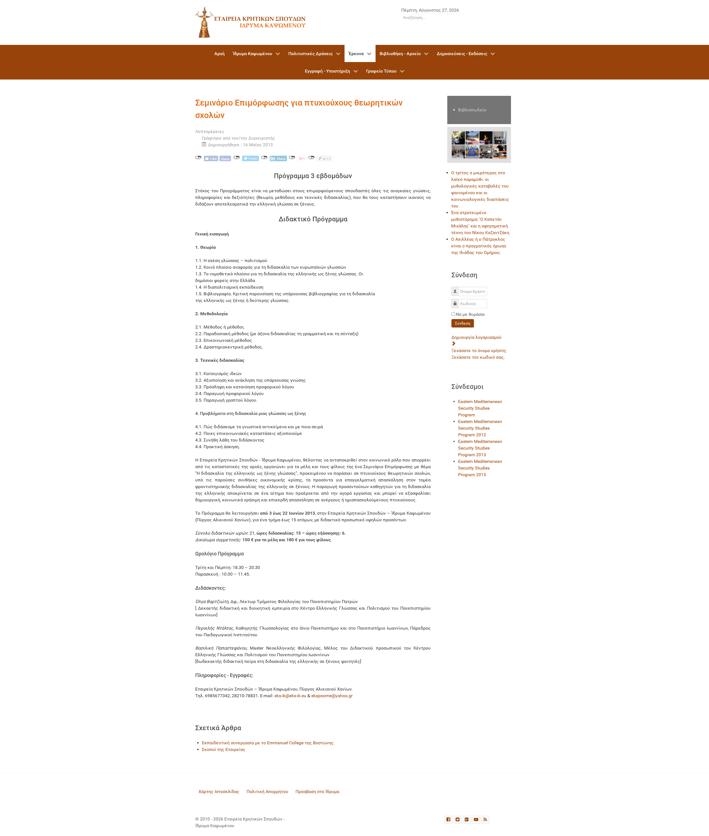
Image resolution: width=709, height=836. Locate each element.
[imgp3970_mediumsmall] (486, 151)
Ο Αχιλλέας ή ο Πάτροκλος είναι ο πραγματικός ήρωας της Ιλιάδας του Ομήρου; (479, 246)
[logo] (250, 22)
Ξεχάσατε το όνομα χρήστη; (478, 350)
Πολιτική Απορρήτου (267, 791)
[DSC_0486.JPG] (458, 151)
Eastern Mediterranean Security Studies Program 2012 (480, 428)
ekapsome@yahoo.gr (332, 695)
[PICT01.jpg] (486, 137)
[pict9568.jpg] (458, 137)
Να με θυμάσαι (470, 314)
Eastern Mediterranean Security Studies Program (480, 408)
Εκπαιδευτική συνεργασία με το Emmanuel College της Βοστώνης (268, 742)
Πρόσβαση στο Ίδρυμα (317, 791)
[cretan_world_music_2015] (500, 151)
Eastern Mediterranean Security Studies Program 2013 (480, 448)
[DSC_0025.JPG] (500, 137)
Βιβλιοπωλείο (472, 109)
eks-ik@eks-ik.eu (290, 695)
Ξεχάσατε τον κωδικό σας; (477, 357)
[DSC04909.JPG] (472, 151)
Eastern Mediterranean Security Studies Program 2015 (480, 468)
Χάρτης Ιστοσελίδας (219, 791)
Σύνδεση (462, 323)
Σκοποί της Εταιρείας (223, 749)
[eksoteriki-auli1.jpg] (472, 137)
